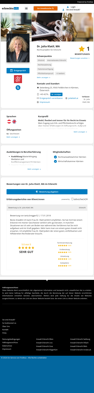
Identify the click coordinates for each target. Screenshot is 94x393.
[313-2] (77, 27)
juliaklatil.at (73, 98)
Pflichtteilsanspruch (45, 73)
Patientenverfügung (45, 69)
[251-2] (47, 27)
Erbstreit (41, 60)
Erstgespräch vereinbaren (51, 98)
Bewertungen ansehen (79, 58)
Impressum (45, 102)
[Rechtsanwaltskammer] (18, 87)
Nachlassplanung (44, 65)
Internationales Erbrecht (56, 60)
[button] (26, 8)
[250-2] (16, 27)
